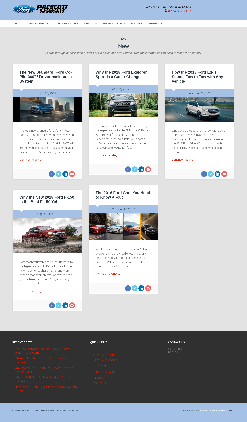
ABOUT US (155, 23)
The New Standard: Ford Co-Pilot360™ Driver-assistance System (45, 76)
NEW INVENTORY (39, 23)
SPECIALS (90, 23)
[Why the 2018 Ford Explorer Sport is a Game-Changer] (123, 105)
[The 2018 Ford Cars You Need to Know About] (123, 226)
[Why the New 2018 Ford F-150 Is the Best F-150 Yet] (47, 235)
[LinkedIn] (64, 174)
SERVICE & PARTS (114, 23)
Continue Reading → (32, 159)
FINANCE (137, 23)
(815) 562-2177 (179, 10)
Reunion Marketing (213, 410)
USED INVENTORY (67, 23)
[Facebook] (52, 174)
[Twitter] (58, 174)
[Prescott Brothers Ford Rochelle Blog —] (40, 8)
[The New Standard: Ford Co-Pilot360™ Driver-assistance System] (47, 109)
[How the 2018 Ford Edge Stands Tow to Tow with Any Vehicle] (199, 109)
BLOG (19, 23)
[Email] (71, 174)
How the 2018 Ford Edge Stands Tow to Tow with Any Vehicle (197, 76)
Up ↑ (232, 410)
